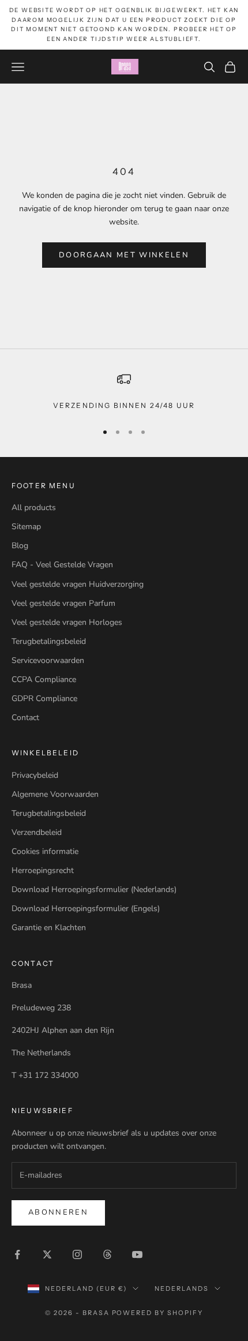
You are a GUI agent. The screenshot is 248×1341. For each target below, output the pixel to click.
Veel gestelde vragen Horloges (67, 622)
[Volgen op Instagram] (77, 1254)
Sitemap (26, 526)
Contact (25, 717)
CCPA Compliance (44, 679)
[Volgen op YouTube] (137, 1254)
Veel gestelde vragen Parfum (63, 603)
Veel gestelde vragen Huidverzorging (78, 584)
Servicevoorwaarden (48, 660)
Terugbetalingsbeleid (49, 641)
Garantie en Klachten (49, 927)
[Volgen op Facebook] (17, 1254)
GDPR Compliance (44, 698)
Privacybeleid (35, 775)
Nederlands (182, 1288)
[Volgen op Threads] (107, 1254)
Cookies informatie (45, 851)
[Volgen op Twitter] (47, 1254)
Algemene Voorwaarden (55, 794)
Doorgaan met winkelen (124, 255)
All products (34, 507)
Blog (20, 545)
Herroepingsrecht (43, 870)
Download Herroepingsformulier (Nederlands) (94, 889)
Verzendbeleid (37, 832)
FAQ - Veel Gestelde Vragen (62, 564)
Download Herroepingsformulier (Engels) (86, 908)
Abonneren (58, 1212)
